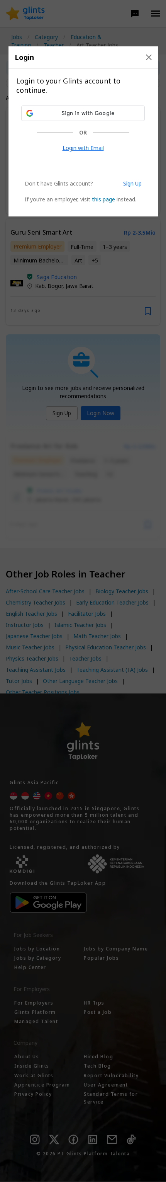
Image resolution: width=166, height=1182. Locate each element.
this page (103, 199)
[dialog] (83, 131)
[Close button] (149, 57)
